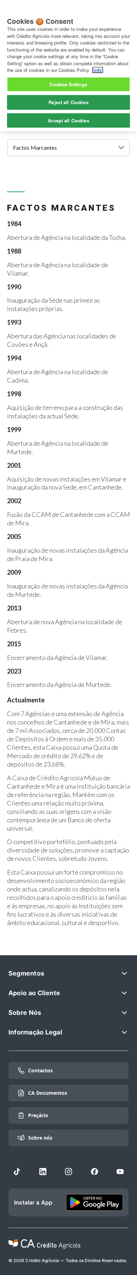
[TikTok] (16, 1171)
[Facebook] (94, 1171)
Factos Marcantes (35, 147)
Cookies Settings (68, 84)
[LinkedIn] (42, 1171)
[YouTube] (120, 1171)
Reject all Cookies (68, 102)
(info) (97, 70)
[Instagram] (68, 1171)
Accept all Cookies (68, 120)
